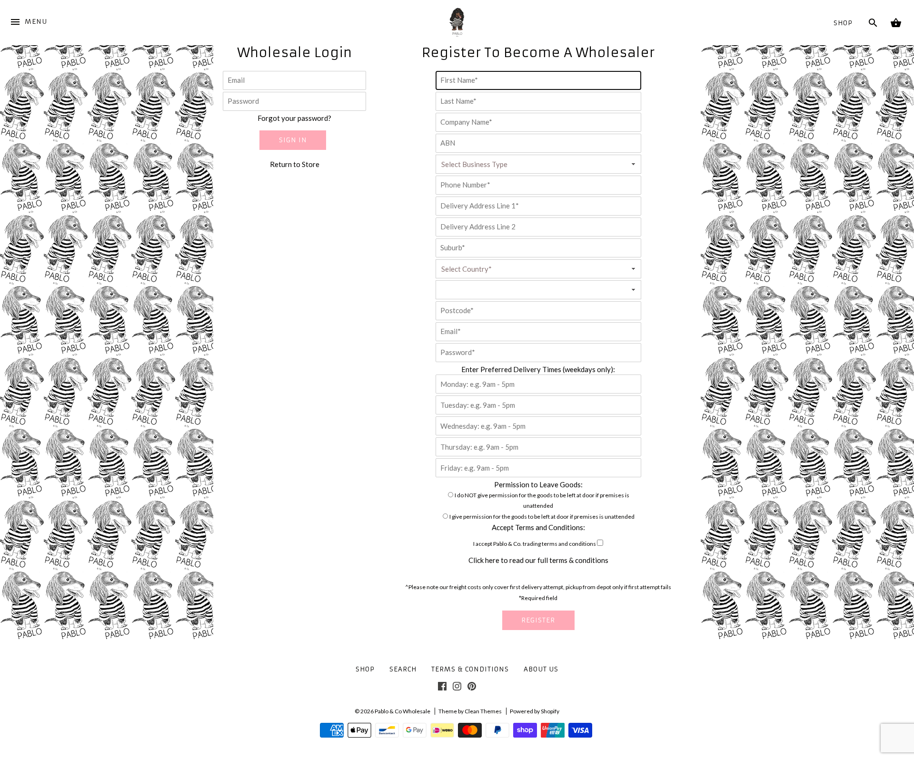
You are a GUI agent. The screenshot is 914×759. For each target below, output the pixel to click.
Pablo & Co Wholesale (402, 711)
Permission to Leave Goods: (538, 484)
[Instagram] (457, 688)
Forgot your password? (294, 118)
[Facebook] (442, 688)
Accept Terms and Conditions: (538, 527)
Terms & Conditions (470, 669)
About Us (541, 669)
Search (403, 669)
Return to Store (294, 164)
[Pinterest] (471, 688)
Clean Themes (483, 711)
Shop (843, 23)
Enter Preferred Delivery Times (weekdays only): (538, 369)
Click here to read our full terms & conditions (538, 560)
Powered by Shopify (534, 711)
